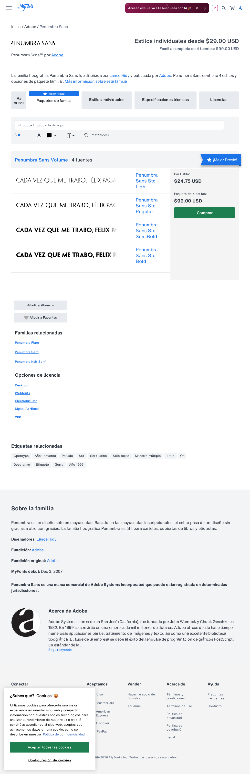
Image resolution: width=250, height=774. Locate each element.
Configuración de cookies (49, 760)
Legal (171, 737)
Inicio (16, 27)
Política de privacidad (174, 716)
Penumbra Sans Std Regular (147, 205)
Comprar (205, 213)
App (18, 416)
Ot (182, 456)
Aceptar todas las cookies (49, 747)
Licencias (218, 99)
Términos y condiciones (176, 696)
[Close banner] (196, 8)
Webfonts (22, 393)
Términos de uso (179, 706)
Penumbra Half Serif (30, 361)
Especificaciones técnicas (165, 99)
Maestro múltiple (148, 456)
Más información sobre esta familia (96, 81)
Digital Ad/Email (27, 408)
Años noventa (45, 456)
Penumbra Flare (27, 342)
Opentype (21, 456)
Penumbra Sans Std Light (147, 180)
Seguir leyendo (60, 650)
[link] (232, 8)
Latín (170, 456)
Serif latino (98, 456)
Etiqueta (42, 465)
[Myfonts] (26, 9)
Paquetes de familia (54, 100)
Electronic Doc (26, 401)
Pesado (67, 456)
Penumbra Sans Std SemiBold (147, 230)
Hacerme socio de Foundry (141, 696)
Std (81, 456)
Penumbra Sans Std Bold (147, 255)
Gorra (59, 465)
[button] (52, 135)
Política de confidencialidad (64, 734)
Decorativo (22, 465)
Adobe (30, 27)
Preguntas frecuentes (216, 696)
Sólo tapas (121, 456)
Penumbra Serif (27, 352)
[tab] (18, 100)
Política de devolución (175, 728)
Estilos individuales (107, 99)
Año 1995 (76, 465)
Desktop (21, 385)
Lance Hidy (120, 75)
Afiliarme (134, 706)
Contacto (215, 706)
